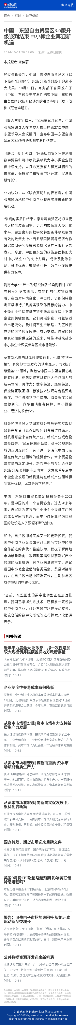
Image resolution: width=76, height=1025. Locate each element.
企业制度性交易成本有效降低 (29, 687)
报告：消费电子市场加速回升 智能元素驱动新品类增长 (37, 920)
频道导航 (67, 5)
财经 (18, 15)
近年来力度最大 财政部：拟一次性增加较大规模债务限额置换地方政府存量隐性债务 (37, 650)
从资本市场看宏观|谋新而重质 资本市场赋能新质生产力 (36, 765)
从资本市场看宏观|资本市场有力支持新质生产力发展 (37, 725)
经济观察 (32, 15)
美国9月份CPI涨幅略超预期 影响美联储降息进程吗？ (37, 880)
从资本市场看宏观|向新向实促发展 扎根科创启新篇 (36, 805)
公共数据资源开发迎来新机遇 (29, 957)
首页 (7, 15)
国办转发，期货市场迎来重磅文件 (33, 842)
